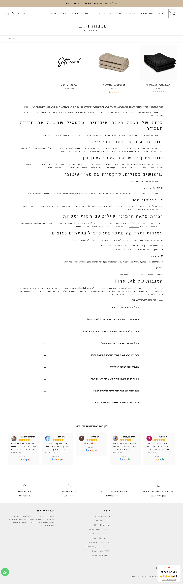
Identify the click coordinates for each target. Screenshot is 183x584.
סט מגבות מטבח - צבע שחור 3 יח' (158, 85)
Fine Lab (52, 13)
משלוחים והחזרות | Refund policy (97, 546)
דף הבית (103, 30)
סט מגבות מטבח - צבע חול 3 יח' (113, 85)
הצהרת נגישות (105, 559)
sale (64, 13)
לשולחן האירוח (29, 107)
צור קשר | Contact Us (101, 538)
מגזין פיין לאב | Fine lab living (99, 529)
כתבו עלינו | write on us (101, 533)
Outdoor (75, 13)
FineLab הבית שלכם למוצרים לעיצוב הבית (147, 300)
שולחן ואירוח (147, 13)
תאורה (102, 13)
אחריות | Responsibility (101, 551)
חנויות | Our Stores (102, 520)
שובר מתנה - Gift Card (69, 85)
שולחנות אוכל (134, 226)
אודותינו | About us (102, 516)
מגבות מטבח (102, 223)
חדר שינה (131, 13)
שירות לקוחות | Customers (99, 542)
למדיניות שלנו (156, 495)
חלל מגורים (116, 13)
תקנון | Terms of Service (100, 555)
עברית (23, 13)
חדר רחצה (89, 13)
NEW (161, 13)
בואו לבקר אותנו (24, 495)
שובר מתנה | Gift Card (101, 525)
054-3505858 (69, 495)
